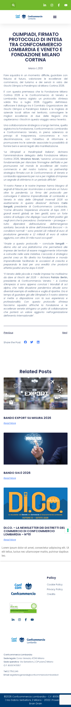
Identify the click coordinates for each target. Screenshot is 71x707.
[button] (13, 5)
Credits (51, 594)
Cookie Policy (55, 584)
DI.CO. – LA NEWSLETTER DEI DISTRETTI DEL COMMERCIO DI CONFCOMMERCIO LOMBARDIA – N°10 (34, 531)
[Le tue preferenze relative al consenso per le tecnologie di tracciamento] (68, 530)
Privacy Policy (55, 589)
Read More (10, 423)
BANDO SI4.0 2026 (17, 473)
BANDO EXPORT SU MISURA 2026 (27, 418)
